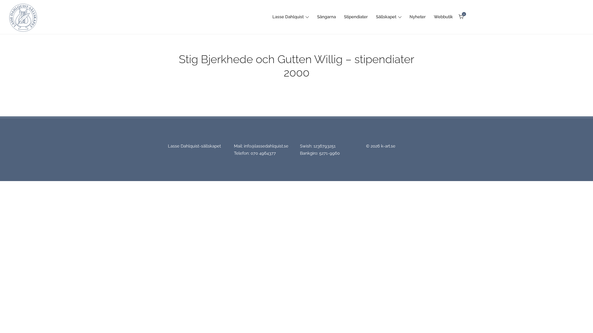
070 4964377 (263, 153)
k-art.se (388, 146)
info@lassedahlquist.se (266, 146)
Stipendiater (356, 16)
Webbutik (443, 16)
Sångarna (326, 16)
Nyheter (418, 16)
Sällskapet (386, 16)
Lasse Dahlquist (288, 16)
